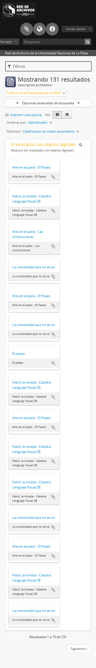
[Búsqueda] (87, 42)
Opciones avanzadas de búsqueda (48, 103)
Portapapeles (26, 29)
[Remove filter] (64, 92)
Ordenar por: (16, 122)
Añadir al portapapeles (53, 177)
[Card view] (57, 115)
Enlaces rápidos (52, 29)
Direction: (14, 131)
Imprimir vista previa (25, 114)
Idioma (39, 29)
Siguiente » (79, 648)
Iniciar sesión (76, 29)
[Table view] (67, 115)
